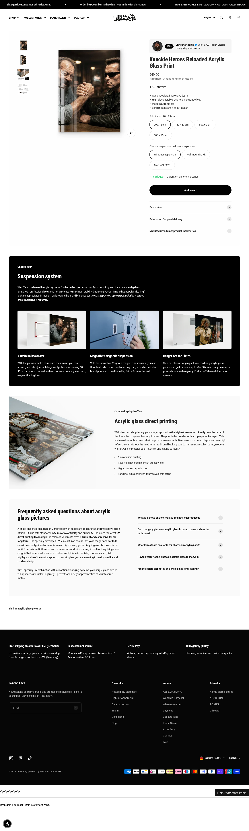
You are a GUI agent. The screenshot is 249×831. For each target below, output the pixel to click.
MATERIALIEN (58, 17)
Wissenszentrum (172, 704)
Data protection (120, 704)
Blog (114, 723)
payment (168, 710)
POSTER (214, 704)
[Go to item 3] (23, 75)
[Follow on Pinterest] (20, 758)
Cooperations (170, 716)
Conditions (118, 716)
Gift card (214, 710)
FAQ (165, 741)
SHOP (12, 17)
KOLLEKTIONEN (33, 17)
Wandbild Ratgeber (173, 698)
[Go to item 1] (23, 45)
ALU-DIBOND (217, 698)
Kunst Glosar (170, 723)
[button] (7, 823)
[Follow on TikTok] (29, 758)
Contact (167, 735)
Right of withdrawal (122, 698)
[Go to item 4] (23, 89)
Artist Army (169, 729)
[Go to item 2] (23, 60)
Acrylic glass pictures (221, 691)
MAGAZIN (79, 17)
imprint (116, 710)
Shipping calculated (172, 79)
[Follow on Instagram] (11, 758)
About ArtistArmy (172, 691)
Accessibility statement (124, 691)
